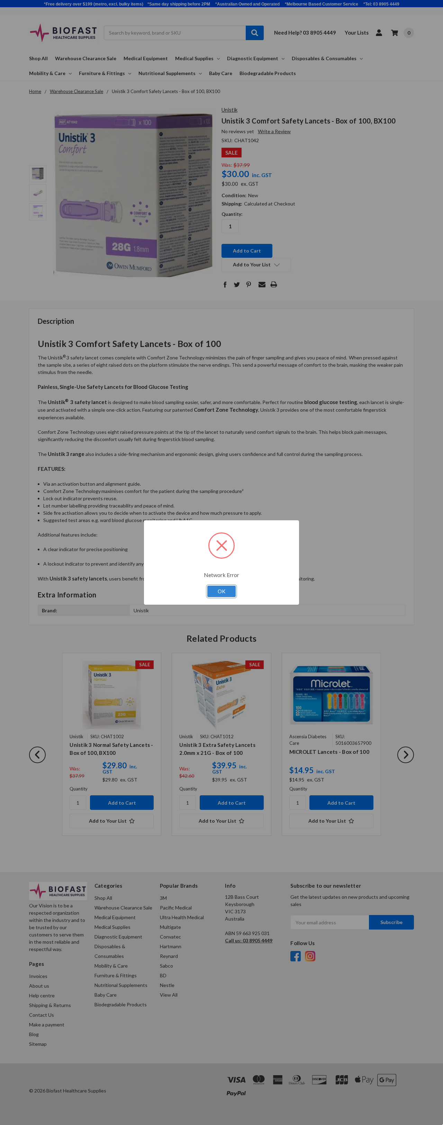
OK (221, 591)
